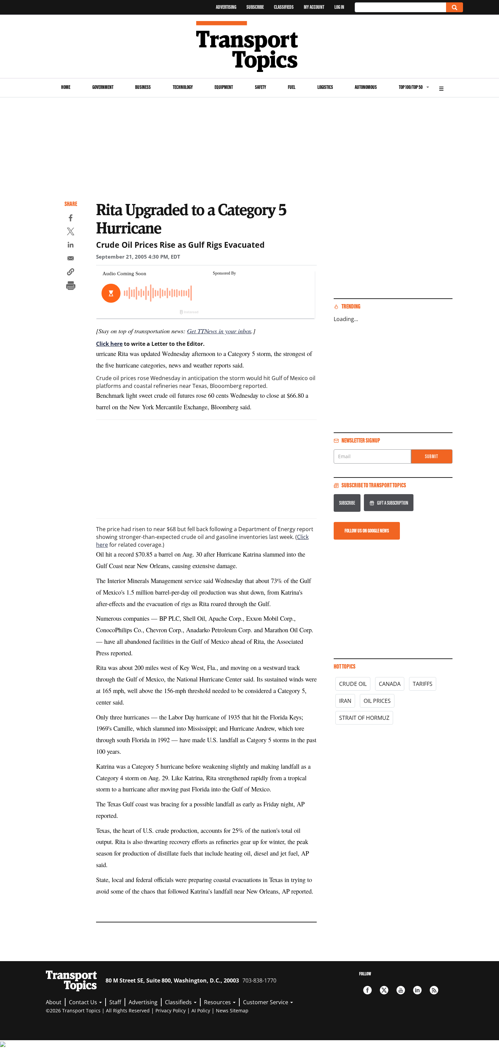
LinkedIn (417, 990)
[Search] (454, 7)
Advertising (226, 7)
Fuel (291, 87)
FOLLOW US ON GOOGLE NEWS (367, 530)
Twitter (384, 990)
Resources (218, 1002)
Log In (339, 7)
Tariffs (422, 684)
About (53, 1002)
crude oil (353, 684)
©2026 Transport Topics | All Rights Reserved (98, 1010)
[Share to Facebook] (71, 219)
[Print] (71, 286)
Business (143, 87)
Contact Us (83, 1002)
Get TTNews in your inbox (219, 330)
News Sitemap (232, 1010)
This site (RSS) (434, 990)
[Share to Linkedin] (71, 246)
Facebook (367, 990)
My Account (314, 7)
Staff (115, 1002)
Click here (109, 344)
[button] (71, 273)
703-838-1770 (259, 980)
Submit (431, 456)
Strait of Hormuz (364, 718)
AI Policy (200, 1010)
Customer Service (266, 1002)
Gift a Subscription (392, 503)
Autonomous (366, 87)
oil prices (377, 701)
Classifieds (284, 7)
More (441, 87)
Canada (390, 684)
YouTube (400, 990)
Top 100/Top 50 (411, 87)
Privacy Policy (170, 1010)
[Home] (249, 46)
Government (102, 87)
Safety (260, 87)
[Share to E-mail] (71, 259)
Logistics (325, 87)
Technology (183, 87)
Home (65, 87)
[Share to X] (71, 232)
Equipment (224, 87)
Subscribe (255, 7)
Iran (345, 701)
